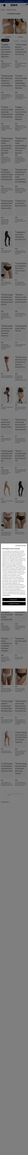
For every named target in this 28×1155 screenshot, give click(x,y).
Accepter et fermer (14, 603)
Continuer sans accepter (20, 545)
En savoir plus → (14, 599)
